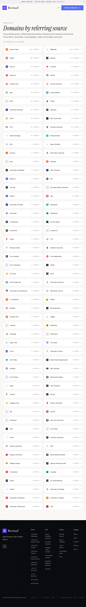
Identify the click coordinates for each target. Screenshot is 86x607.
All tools (47, 569)
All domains (35, 583)
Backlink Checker (48, 543)
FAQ (60, 557)
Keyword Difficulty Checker (48, 563)
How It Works (61, 546)
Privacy (76, 545)
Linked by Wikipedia (34, 535)
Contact (76, 542)
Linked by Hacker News (35, 541)
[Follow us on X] (5, 546)
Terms (76, 549)
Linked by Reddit (34, 546)
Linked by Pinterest (34, 563)
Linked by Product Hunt (35, 558)
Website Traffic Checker (48, 550)
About (75, 534)
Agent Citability (62, 541)
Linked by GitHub (34, 552)
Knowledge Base (63, 552)
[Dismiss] (84, 1)
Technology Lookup (49, 556)
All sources (34, 579)
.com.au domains (34, 569)
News (75, 538)
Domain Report (61, 535)
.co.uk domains (34, 575)
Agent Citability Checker (48, 536)
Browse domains (57, 1)
